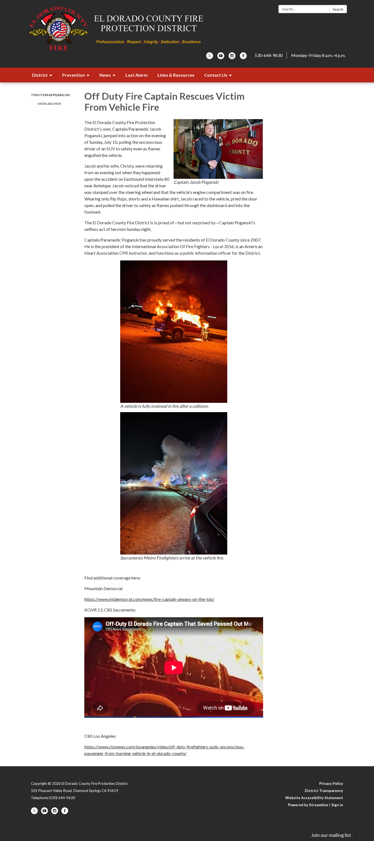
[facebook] (243, 57)
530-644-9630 (269, 55)
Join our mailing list (331, 835)
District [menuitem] (40, 75)
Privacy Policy (331, 783)
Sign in (337, 805)
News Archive (49, 104)
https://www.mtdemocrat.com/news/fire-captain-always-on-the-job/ (149, 599)
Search (338, 9)
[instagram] (232, 57)
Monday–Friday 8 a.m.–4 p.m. (318, 55)
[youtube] (220, 57)
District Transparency (324, 790)
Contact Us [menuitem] (215, 75)
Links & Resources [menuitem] (175, 75)
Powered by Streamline (308, 805)
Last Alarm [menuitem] (136, 75)
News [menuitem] (105, 75)
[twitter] (209, 57)
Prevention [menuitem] (73, 75)
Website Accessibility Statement (314, 798)
